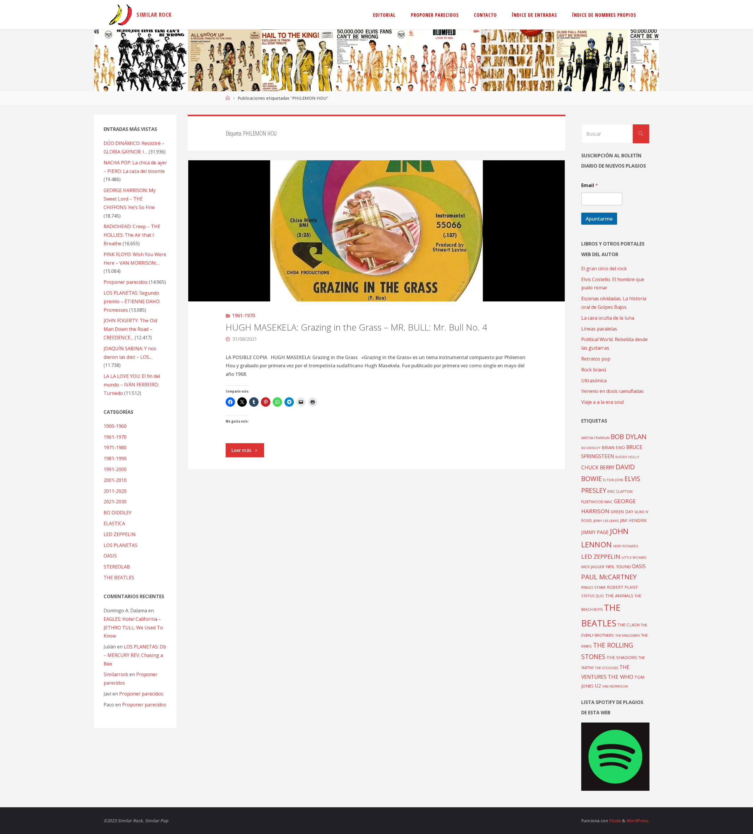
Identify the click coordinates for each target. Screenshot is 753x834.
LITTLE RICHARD (634, 557)
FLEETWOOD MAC (597, 501)
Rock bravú (593, 369)
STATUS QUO (592, 595)
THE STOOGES (606, 667)
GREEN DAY (621, 511)
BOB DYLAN (629, 436)
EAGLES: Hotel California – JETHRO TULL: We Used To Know (133, 627)
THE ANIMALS (619, 595)
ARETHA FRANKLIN (595, 438)
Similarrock (116, 674)
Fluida (614, 820)
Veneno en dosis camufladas (612, 391)
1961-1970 (243, 315)
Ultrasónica (594, 380)
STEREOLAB (117, 566)
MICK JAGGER (592, 566)
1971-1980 (115, 447)
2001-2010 (115, 480)
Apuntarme (599, 218)
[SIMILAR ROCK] (120, 14)
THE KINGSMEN (627, 635)
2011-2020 (115, 491)
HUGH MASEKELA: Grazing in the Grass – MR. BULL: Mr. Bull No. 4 (356, 327)
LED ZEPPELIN (120, 534)
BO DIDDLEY (117, 512)
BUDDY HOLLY (627, 457)
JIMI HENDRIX (633, 520)
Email (589, 185)
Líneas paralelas (599, 329)
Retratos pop (595, 359)
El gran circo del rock (604, 268)
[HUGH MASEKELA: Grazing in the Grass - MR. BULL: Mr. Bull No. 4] (376, 230)
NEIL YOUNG (618, 566)
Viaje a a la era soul (602, 402)
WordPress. (638, 820)
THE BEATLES (119, 577)
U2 (598, 686)
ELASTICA (114, 523)
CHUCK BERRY (597, 467)
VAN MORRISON (615, 686)
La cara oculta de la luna (607, 318)
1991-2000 (115, 469)
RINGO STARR (593, 587)
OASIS (110, 556)
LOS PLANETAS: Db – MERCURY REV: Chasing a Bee (135, 655)
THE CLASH (628, 625)
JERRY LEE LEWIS (606, 520)
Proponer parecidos (141, 693)
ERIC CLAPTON (619, 491)
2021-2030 (115, 501)
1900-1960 (115, 426)
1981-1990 (115, 458)
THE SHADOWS (622, 657)
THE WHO (620, 676)
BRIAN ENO (613, 447)
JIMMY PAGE (595, 532)
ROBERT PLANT (622, 587)
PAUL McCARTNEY (609, 576)
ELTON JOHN (613, 480)
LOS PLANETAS (120, 545)
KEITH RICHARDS (625, 546)
